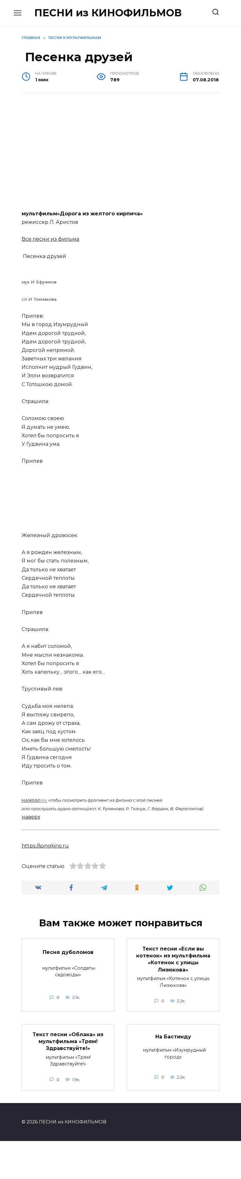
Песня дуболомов (68, 952)
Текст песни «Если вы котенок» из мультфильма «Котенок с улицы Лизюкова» (173, 958)
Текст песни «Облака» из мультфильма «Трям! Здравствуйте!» (68, 1041)
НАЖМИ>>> (34, 800)
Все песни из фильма (50, 239)
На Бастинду (173, 1037)
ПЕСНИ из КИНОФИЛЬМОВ (108, 13)
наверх (31, 817)
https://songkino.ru (45, 846)
